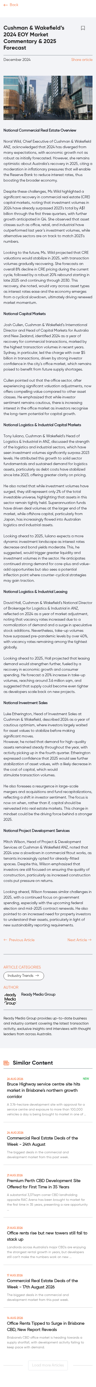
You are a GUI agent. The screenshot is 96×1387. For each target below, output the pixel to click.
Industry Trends (21, 976)
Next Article (78, 940)
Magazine (86, 14)
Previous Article (21, 940)
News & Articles (18, 14)
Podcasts (63, 14)
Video (44, 14)
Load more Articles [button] (48, 1365)
